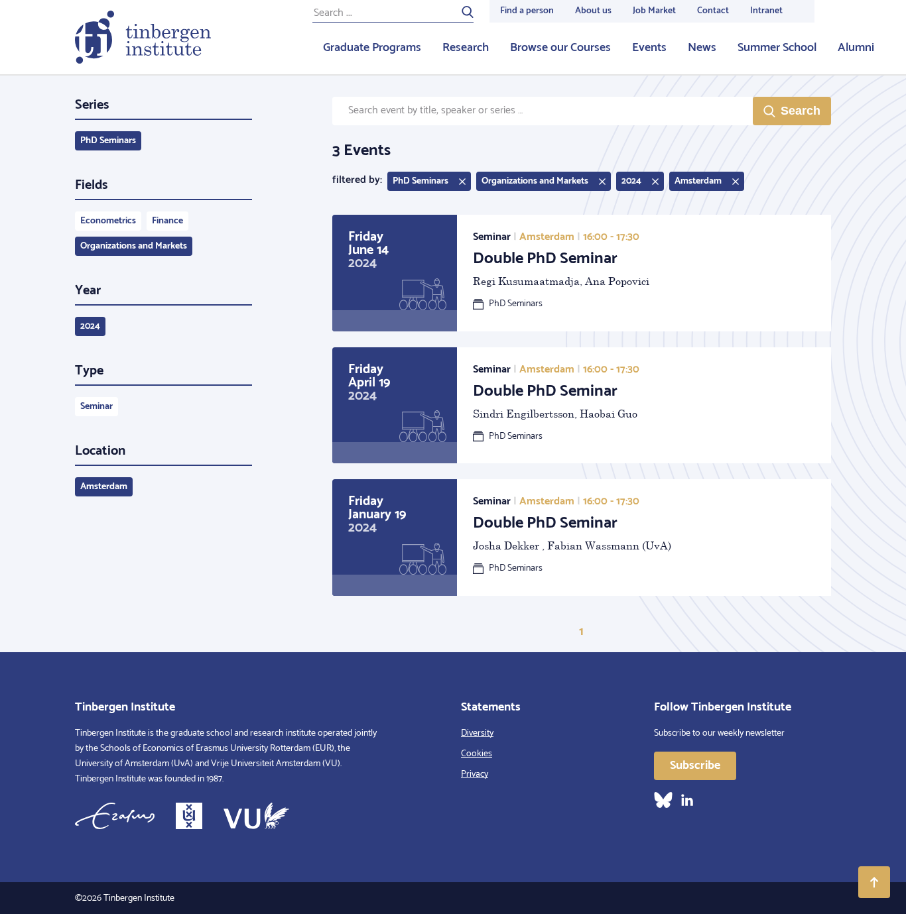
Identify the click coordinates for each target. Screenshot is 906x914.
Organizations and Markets (133, 246)
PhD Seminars (108, 140)
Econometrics (108, 221)
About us (593, 11)
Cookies (476, 754)
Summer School (777, 48)
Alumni (856, 48)
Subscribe (695, 765)
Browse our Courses (560, 48)
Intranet (766, 11)
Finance (167, 221)
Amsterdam (103, 486)
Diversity (477, 733)
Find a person (527, 11)
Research (465, 48)
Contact (713, 11)
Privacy (474, 774)
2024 (90, 326)
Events (649, 48)
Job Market (654, 11)
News (702, 48)
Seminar (96, 406)
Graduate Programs (372, 48)
